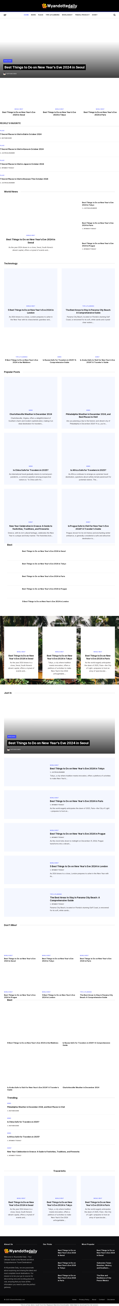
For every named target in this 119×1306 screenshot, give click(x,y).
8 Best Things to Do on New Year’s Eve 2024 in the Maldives (21, 361)
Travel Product (82, 15)
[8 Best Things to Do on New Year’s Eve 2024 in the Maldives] (21, 342)
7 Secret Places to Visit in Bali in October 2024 (20, 134)
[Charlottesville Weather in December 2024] (30, 392)
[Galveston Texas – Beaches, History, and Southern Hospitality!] (88, 1265)
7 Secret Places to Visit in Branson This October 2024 (24, 179)
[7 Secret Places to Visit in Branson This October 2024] (114, 179)
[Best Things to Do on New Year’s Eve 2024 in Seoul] (59, 50)
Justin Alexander (8, 153)
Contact (102, 1299)
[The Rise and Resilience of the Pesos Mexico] (88, 1278)
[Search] (114, 15)
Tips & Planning (53, 15)
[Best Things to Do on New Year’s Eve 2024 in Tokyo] (59, 94)
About (94, 1299)
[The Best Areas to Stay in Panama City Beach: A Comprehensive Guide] (88, 285)
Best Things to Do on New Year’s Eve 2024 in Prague (98, 244)
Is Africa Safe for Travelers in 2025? (88, 470)
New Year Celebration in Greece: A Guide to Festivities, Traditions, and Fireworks (30, 527)
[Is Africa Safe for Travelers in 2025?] (88, 448)
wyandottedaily (8, 168)
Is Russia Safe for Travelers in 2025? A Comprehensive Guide (59, 361)
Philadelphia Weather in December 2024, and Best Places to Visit (88, 415)
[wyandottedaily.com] (59, 5)
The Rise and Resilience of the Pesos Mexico (104, 1278)
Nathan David (12, 73)
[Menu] (5, 15)
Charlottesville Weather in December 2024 (31, 414)
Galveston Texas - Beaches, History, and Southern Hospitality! (104, 1265)
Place (40, 15)
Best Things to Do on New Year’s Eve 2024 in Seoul (44, 67)
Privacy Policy (84, 1299)
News (33, 15)
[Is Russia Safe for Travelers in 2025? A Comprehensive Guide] (59, 342)
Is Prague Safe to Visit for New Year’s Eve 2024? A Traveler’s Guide (88, 527)
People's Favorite (10, 123)
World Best (67, 15)
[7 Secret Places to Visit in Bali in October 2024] (114, 134)
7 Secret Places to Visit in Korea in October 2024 (21, 149)
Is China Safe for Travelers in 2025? (30, 470)
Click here (73, 1305)
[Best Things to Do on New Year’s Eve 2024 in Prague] (70, 246)
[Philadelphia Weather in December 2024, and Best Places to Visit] (88, 392)
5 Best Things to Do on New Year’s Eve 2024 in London (31, 311)
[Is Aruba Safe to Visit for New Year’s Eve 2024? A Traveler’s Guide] (97, 342)
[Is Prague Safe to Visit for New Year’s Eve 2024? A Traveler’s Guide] (88, 504)
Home (26, 15)
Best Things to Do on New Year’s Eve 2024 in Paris (100, 113)
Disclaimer (111, 1299)
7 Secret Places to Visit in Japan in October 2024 (22, 164)
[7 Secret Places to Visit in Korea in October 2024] (114, 149)
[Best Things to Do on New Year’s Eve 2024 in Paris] (100, 94)
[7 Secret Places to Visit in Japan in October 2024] (114, 164)
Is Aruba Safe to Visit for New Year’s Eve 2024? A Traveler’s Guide (97, 361)
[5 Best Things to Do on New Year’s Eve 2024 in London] (30, 285)
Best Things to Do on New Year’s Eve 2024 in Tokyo (59, 113)
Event (95, 15)
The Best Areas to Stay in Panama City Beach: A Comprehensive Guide (88, 311)
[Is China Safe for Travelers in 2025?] (30, 448)
